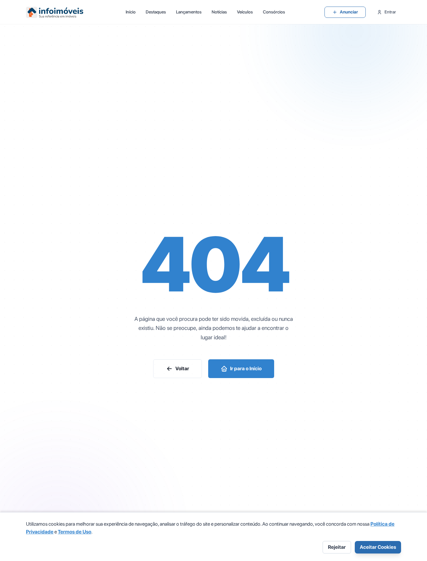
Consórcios (274, 11)
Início (131, 11)
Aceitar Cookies (378, 547)
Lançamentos (189, 11)
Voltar (182, 368)
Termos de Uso (74, 532)
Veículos (245, 11)
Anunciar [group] (349, 11)
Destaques (156, 11)
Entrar (390, 11)
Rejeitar (337, 547)
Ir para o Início (246, 368)
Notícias (219, 11)
